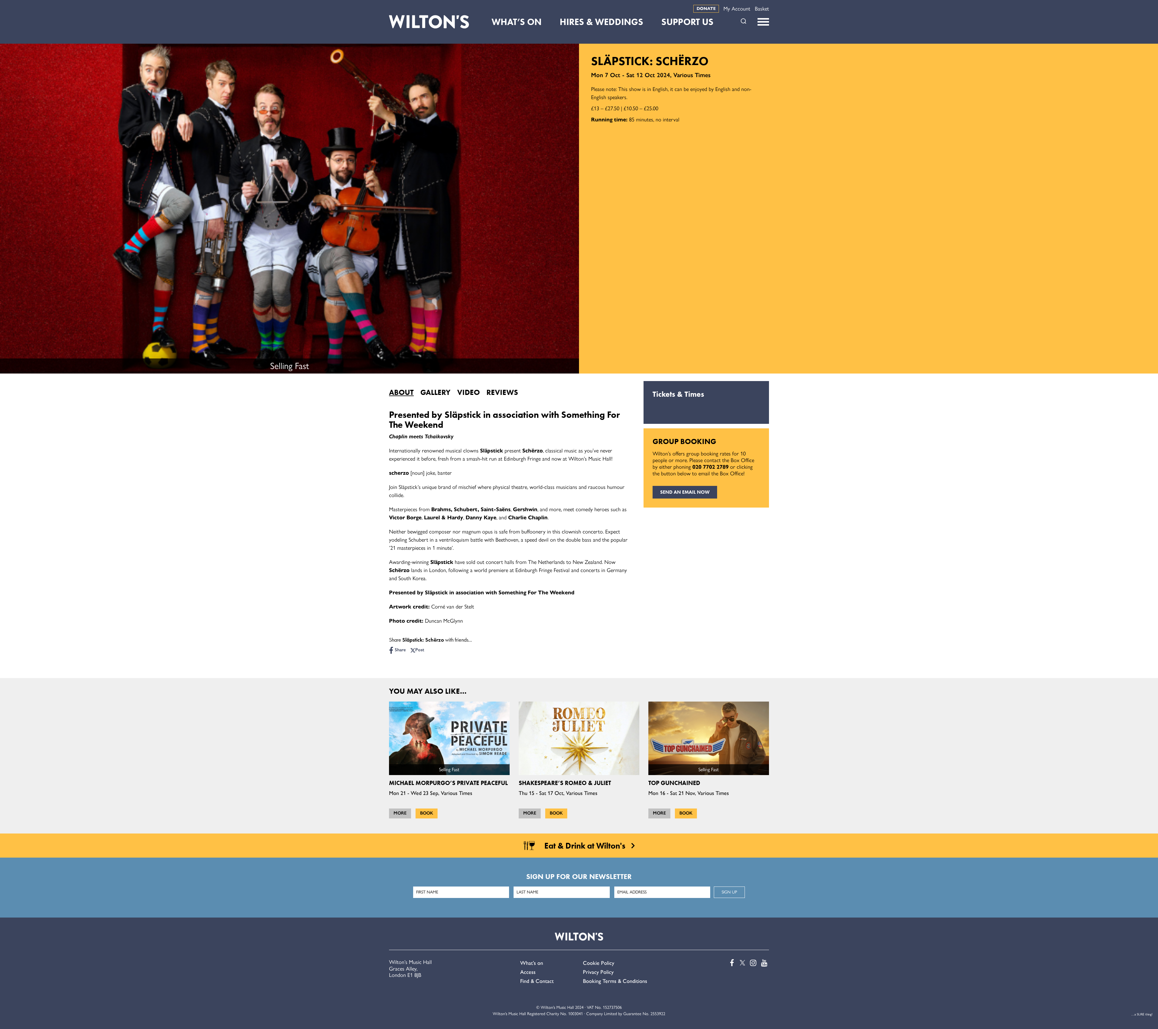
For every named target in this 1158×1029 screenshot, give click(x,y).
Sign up (729, 892)
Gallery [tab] (435, 392)
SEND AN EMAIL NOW (685, 492)
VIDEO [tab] (468, 392)
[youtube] (763, 963)
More (400, 813)
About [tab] (401, 392)
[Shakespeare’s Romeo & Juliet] (579, 738)
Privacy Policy (598, 972)
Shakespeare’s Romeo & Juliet (565, 783)
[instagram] (752, 963)
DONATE (706, 8)
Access (528, 972)
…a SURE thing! (1142, 1014)
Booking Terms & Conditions (615, 981)
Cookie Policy (598, 963)
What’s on (531, 963)
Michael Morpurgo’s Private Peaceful (448, 783)
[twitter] (741, 963)
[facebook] (730, 963)
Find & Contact (537, 981)
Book (426, 813)
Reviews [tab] (502, 392)
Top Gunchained (674, 783)
